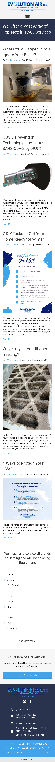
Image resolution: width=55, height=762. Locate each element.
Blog (10, 752)
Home (11, 744)
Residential (23, 744)
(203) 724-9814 (23, 709)
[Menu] (27, 16)
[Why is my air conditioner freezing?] (27, 397)
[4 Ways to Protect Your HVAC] (27, 499)
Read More (8, 127)
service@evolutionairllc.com (29, 723)
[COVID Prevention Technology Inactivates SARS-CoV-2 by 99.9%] (27, 176)
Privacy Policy (24, 752)
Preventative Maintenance (21, 748)
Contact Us (41, 752)
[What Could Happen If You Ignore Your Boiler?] (27, 83)
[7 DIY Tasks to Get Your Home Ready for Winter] (27, 281)
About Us (44, 748)
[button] (24, 701)
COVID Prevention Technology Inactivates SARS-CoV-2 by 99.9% (23, 143)
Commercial (40, 744)
